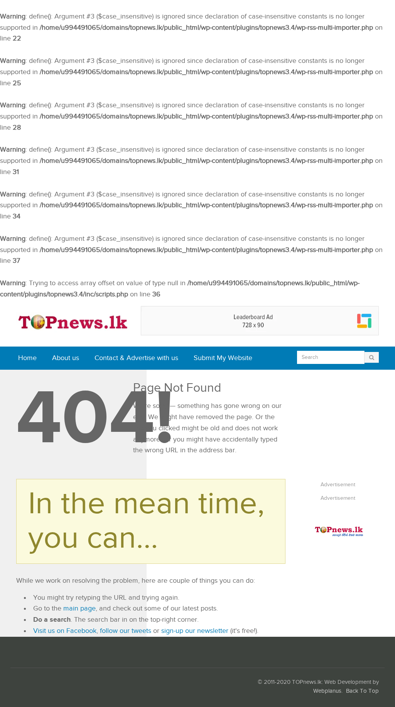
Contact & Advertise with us (136, 358)
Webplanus (327, 691)
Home (27, 358)
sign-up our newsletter (194, 631)
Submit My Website (223, 358)
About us (65, 358)
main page (79, 608)
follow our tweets (125, 631)
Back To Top (362, 691)
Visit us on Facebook (64, 631)
